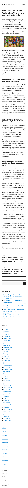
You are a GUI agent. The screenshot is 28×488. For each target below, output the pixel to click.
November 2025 (7, 343)
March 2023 (6, 402)
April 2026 (6, 334)
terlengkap (15, 248)
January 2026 (6, 340)
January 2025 (6, 362)
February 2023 (7, 404)
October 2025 (6, 345)
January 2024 (6, 384)
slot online (5, 438)
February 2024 (7, 382)
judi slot (4, 428)
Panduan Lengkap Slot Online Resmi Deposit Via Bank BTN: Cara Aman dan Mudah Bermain (13, 296)
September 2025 (7, 347)
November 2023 (7, 387)
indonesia (5, 248)
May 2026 (6, 333)
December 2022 (7, 407)
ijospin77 (4, 435)
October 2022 (6, 411)
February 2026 (7, 338)
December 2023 (7, 385)
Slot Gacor (23, 247)
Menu (23, 4)
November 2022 (7, 409)
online (9, 248)
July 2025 (5, 351)
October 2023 (6, 389)
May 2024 (6, 376)
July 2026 (5, 329)
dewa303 (4, 453)
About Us (4, 473)
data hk (4, 431)
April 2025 (6, 356)
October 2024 (6, 367)
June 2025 (6, 353)
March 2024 (6, 380)
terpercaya (21, 248)
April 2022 (6, 416)
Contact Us (5, 476)
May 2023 (5, 398)
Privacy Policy (5, 480)
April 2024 (6, 378)
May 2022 (6, 414)
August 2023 (6, 393)
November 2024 (7, 365)
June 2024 (6, 374)
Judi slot (4, 464)
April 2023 (6, 400)
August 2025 (6, 349)
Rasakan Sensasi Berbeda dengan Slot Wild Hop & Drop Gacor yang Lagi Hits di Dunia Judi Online (14, 305)
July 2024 (5, 373)
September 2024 (7, 369)
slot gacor (4, 449)
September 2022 (7, 413)
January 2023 (6, 405)
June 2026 (6, 331)
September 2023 (7, 391)
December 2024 (7, 364)
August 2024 (6, 371)
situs (12, 248)
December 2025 (7, 342)
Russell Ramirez (7, 247)
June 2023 (6, 396)
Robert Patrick (8, 5)
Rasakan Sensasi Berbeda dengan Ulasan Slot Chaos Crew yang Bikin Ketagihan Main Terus (13, 311)
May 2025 (6, 354)
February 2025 (7, 360)
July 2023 (5, 394)
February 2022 (7, 420)
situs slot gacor (6, 446)
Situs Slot (4, 470)
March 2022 (6, 418)
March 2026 (6, 336)
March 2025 (6, 358)
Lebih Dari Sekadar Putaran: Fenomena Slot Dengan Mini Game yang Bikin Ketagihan (13, 316)
